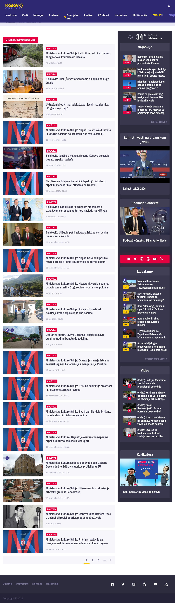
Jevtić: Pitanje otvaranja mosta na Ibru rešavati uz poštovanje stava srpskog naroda (145, 110)
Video (145, 370)
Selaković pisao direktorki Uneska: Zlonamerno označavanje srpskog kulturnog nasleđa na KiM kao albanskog (59, 209)
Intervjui (38, 15)
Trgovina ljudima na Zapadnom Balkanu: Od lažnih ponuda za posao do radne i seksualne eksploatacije (145, 334)
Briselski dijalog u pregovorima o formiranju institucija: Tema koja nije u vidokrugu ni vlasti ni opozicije (145, 347)
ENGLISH (157, 15)
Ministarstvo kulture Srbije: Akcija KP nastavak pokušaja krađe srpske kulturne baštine (59, 311)
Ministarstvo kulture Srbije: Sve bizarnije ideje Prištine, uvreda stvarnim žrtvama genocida (59, 413)
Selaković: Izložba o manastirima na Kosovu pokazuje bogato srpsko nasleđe (59, 158)
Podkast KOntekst (145, 203)
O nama (7, 583)
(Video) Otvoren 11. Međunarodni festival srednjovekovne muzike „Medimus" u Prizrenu (145, 433)
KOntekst (103, 15)
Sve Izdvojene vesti (155, 359)
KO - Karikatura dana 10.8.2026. (145, 478)
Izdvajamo (145, 271)
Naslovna (11, 15)
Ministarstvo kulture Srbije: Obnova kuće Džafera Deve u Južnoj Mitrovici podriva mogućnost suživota (59, 516)
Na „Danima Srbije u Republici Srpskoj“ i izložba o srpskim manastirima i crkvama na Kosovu (59, 183)
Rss (161, 259)
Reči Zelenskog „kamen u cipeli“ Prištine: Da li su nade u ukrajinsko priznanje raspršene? (145, 309)
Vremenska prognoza (145, 37)
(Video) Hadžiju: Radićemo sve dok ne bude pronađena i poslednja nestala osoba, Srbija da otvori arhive (145, 383)
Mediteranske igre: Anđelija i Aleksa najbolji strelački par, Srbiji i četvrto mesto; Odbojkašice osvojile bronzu (145, 72)
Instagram (142, 259)
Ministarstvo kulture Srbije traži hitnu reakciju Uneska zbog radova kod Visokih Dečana (59, 55)
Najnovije (145, 47)
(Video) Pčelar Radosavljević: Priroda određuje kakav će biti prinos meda (145, 408)
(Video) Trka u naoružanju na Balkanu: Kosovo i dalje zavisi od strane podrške (145, 421)
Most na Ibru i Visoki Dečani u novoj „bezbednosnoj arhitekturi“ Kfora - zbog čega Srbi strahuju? (145, 284)
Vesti (25, 15)
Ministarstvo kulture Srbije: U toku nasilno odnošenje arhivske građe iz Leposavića (59, 490)
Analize (88, 15)
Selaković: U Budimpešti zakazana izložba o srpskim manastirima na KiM (59, 234)
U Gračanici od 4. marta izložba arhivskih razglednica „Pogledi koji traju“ (59, 106)
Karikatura (121, 15)
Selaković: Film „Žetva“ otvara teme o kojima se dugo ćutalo (59, 81)
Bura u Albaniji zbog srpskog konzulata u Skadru (145, 322)
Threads (148, 259)
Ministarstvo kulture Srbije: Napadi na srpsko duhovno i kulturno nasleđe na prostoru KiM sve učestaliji (59, 132)
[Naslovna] (14, 6)
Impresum (22, 583)
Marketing (52, 583)
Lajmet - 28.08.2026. (145, 170)
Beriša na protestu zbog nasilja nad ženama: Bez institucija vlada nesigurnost (145, 97)
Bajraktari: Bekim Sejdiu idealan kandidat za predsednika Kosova (145, 60)
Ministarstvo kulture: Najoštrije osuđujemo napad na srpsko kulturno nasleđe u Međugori (59, 439)
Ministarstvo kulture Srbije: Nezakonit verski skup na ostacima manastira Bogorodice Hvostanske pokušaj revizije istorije (59, 285)
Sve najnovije (158, 122)
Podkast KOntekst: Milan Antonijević (145, 226)
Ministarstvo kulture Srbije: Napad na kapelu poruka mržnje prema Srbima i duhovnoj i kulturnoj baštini (59, 260)
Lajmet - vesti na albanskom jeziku (145, 139)
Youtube (155, 259)
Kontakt (37, 583)
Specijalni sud (72, 16)
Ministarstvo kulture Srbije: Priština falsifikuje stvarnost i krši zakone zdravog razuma (59, 388)
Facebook (129, 259)
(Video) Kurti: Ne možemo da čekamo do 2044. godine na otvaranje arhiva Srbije (145, 396)
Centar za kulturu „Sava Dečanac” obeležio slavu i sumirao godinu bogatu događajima (59, 337)
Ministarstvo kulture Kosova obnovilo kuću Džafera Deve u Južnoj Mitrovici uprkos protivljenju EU (59, 465)
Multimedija (140, 15)
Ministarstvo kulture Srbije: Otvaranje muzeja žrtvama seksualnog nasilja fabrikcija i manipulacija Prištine (59, 362)
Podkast (54, 15)
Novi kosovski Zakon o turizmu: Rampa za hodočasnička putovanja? (145, 297)
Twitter (135, 259)
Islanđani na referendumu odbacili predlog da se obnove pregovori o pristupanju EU (145, 85)
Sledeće (111, 560)
